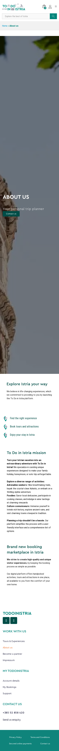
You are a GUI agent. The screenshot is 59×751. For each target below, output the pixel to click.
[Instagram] (13, 620)
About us (7, 647)
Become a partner (12, 654)
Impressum (9, 660)
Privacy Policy (15, 737)
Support (7, 693)
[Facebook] (6, 620)
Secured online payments (20, 744)
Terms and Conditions (40, 737)
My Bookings (9, 687)
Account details (11, 681)
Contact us (45, 744)
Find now (53, 16)
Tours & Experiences (14, 641)
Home (4, 25)
